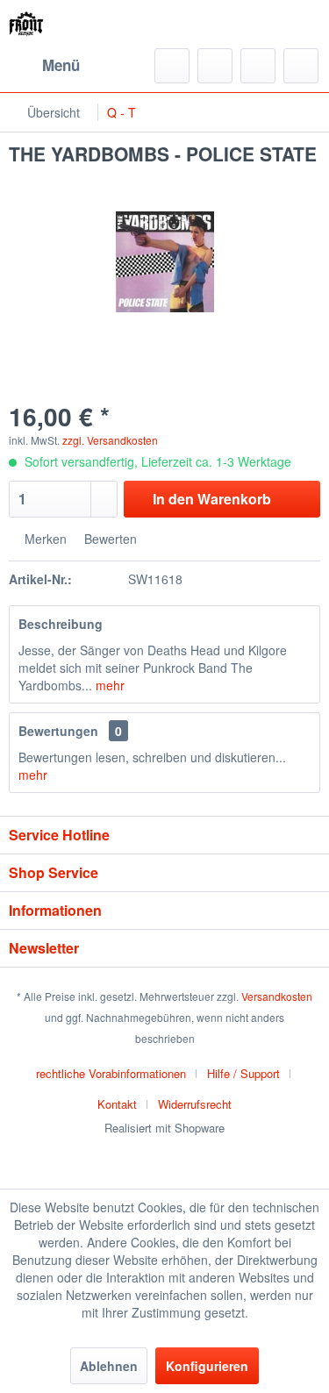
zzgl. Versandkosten (110, 439)
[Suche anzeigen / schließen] (172, 65)
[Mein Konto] (257, 65)
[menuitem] (44, 65)
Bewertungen (58, 730)
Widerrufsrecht (195, 1104)
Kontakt (117, 1104)
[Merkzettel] (214, 65)
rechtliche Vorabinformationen (111, 1073)
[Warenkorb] (300, 65)
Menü (61, 64)
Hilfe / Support (243, 1073)
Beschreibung (60, 623)
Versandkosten (276, 996)
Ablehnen (109, 1366)
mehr (108, 685)
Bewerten (109, 538)
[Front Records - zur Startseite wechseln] (26, 24)
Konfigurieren (207, 1366)
